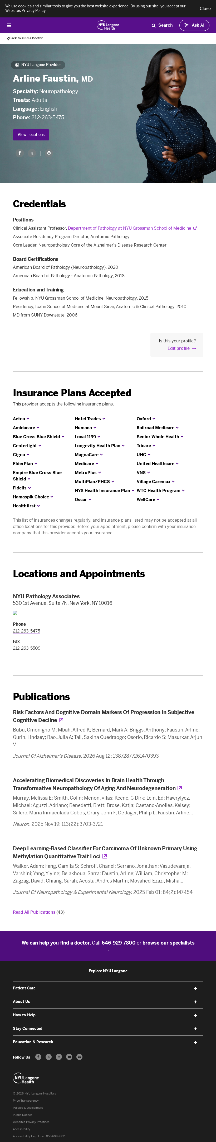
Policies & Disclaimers (28, 1108)
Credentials (39, 204)
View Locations (31, 135)
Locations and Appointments (79, 573)
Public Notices (22, 1115)
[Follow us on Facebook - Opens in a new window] (38, 1057)
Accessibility (21, 1129)
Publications (41, 696)
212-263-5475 (47, 117)
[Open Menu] (9, 25)
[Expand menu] (196, 989)
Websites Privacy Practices (31, 1122)
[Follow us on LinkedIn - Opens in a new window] (79, 1057)
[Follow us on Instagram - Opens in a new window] (59, 1057)
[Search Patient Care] (153, 25)
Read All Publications (39, 912)
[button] (205, 9)
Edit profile (179, 348)
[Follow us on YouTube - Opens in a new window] (69, 1057)
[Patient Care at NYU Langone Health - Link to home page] (108, 25)
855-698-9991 (56, 1136)
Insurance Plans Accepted (72, 393)
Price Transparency (26, 1100)
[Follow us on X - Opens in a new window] (49, 1057)
